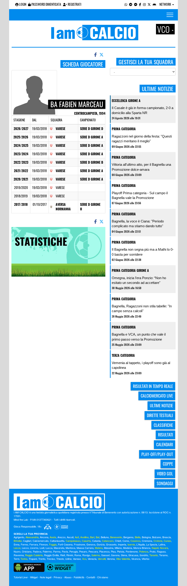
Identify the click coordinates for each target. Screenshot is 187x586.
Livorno (34, 548)
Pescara (93, 551)
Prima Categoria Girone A (130, 270)
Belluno (105, 537)
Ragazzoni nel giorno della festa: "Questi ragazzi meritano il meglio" (142, 138)
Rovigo (86, 555)
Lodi (42, 548)
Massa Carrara (85, 548)
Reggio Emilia (51, 555)
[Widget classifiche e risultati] (60, 567)
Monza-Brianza (141, 548)
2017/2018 (21, 204)
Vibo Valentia (123, 559)
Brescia (166, 537)
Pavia (65, 551)
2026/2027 (21, 128)
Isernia (131, 544)
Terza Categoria (123, 355)
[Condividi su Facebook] (95, 54)
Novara (164, 548)
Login (22, 4)
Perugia (73, 551)
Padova (37, 551)
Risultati (165, 435)
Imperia (122, 544)
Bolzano (156, 537)
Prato (153, 551)
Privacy (58, 577)
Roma (77, 555)
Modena (127, 548)
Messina (108, 548)
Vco (84, 559)
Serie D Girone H (90, 206)
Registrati (74, 4)
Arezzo (61, 537)
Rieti (62, 555)
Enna (16, 544)
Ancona (44, 537)
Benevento (116, 537)
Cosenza (135, 541)
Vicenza (135, 559)
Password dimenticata (46, 4)
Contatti (90, 577)
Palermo (47, 551)
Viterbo (145, 559)
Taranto (153, 555)
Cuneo (167, 541)
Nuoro (17, 551)
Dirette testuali (160, 415)
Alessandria (32, 537)
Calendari (164, 444)
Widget (34, 577)
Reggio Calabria (34, 555)
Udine (68, 559)
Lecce (17, 548)
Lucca (49, 548)
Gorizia (101, 544)
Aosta (53, 537)
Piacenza (104, 551)
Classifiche (163, 425)
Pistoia (120, 551)
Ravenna (19, 555)
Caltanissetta (57, 541)
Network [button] (165, 4)
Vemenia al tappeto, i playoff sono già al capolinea (141, 365)
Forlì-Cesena (65, 544)
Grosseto (111, 544)
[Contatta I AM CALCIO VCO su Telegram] (130, 4)
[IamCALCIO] (93, 502)
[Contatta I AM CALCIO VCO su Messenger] (135, 4)
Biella (137, 537)
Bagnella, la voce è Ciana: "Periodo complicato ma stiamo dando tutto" (138, 223)
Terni (16, 559)
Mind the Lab (21, 519)
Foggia (53, 544)
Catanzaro (108, 541)
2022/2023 (21, 162)
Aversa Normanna (63, 206)
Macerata (59, 548)
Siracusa (133, 555)
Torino (24, 559)
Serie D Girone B (91, 162)
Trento (41, 559)
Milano (118, 548)
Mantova (70, 548)
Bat (97, 537)
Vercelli (102, 559)
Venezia (92, 559)
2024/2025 (21, 145)
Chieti (118, 541)
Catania (96, 541)
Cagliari (27, 541)
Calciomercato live (157, 396)
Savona (115, 555)
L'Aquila (140, 544)
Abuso (67, 577)
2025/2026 (20, 137)
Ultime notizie (161, 405)
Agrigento (19, 537)
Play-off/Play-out (157, 454)
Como (125, 541)
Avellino (84, 537)
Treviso (51, 559)
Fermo (24, 544)
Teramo (163, 555)
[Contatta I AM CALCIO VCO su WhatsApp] (126, 4)
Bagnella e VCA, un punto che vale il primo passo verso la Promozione (139, 336)
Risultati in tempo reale (153, 386)
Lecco (25, 548)
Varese (60, 128)
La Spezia (151, 544)
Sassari (105, 555)
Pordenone (132, 551)
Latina (161, 544)
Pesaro (83, 551)
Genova (90, 544)
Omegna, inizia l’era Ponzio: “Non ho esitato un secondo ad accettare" (139, 280)
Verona (111, 559)
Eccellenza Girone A (126, 100)
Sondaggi (165, 483)
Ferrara (33, 544)
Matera (99, 548)
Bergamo (128, 537)
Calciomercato (41, 541)
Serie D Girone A (91, 137)
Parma (56, 551)
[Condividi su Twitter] (102, 54)
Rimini (69, 555)
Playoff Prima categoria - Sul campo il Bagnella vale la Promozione (140, 195)
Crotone (157, 541)
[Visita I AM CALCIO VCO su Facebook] (140, 4)
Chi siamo (102, 577)
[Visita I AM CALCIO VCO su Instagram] (144, 4)
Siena (124, 555)
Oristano (26, 551)
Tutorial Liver (21, 577)
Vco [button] (164, 29)
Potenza (143, 551)
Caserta (86, 541)
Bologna (146, 537)
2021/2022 (21, 170)
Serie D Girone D (91, 128)
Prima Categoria (124, 128)
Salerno (95, 555)
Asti (77, 537)
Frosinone (79, 544)
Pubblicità (79, 577)
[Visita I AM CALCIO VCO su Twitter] (149, 4)
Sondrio (144, 555)
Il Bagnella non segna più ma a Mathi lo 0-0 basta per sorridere (143, 251)
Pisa (113, 551)
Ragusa (161, 551)
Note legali (45, 577)
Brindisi (18, 541)
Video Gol (165, 473)
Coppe (168, 464)
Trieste (60, 559)
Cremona (147, 541)
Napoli (155, 548)
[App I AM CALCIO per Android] (154, 4)
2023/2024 (21, 153)
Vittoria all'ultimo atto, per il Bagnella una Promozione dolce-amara (141, 167)
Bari (92, 537)
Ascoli (70, 537)
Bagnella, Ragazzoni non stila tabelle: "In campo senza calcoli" (142, 308)
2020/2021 (21, 179)
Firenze (43, 544)
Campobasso (73, 541)
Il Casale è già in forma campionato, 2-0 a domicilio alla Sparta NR (142, 110)
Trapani (33, 559)
